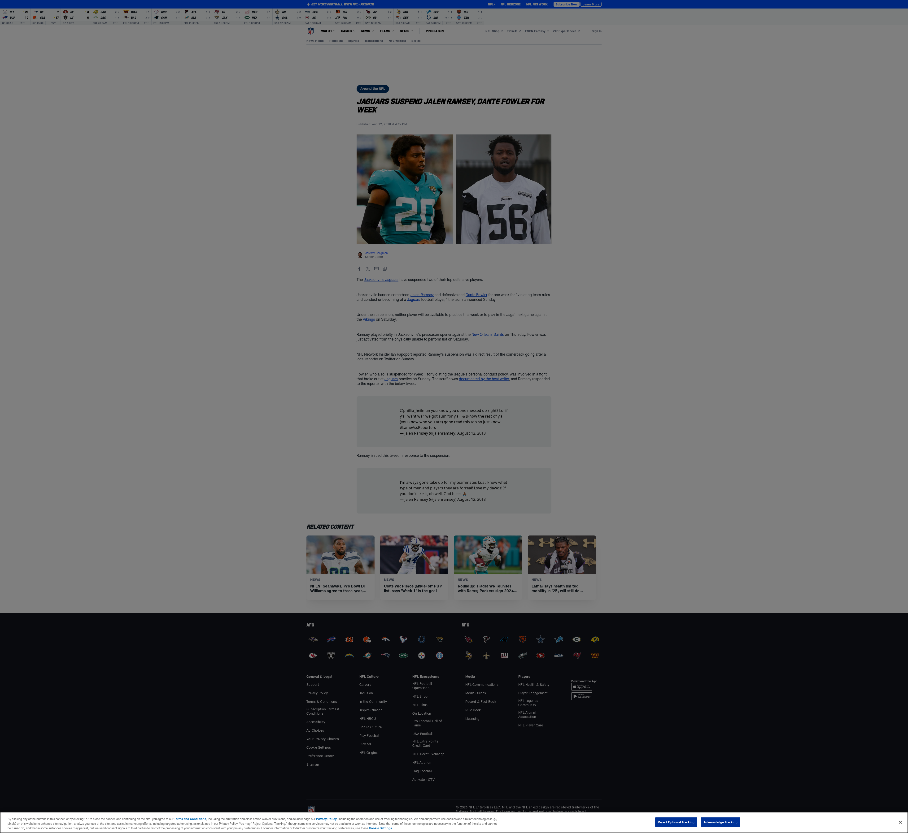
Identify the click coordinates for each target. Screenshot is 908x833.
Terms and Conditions (190, 819)
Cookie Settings (380, 828)
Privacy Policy (326, 819)
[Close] (900, 822)
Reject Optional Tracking (676, 822)
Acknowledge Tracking (721, 822)
